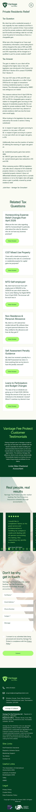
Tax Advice (6, 756)
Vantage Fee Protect (16, 799)
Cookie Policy (7, 792)
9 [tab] (30, 549)
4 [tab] (13, 549)
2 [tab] (5, 549)
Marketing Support (9, 753)
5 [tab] (16, 549)
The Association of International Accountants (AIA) (13, 769)
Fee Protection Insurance (11, 747)
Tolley (4, 777)
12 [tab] (18, 552)
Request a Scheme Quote (11, 750)
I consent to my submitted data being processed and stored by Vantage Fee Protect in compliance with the (19, 640)
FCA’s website (14, 738)
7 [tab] (23, 549)
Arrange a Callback (11, 708)
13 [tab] (22, 552)
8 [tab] (27, 549)
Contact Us (6, 759)
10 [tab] (34, 549)
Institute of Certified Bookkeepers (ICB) (9, 774)
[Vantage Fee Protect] (10, 5)
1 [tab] (2, 549)
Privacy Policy (7, 789)
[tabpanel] (18, 532)
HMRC (5, 780)
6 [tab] (20, 549)
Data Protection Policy (10, 795)
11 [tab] (14, 552)
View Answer (12, 241)
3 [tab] (9, 549)
